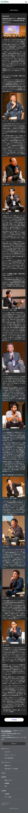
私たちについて (5, 748)
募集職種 (7, 783)
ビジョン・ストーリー (10, 755)
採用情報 (3, 777)
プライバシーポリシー (5, 803)
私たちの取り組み (9, 758)
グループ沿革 (8, 797)
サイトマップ (4, 804)
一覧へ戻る (14, 720)
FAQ (6, 786)
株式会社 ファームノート (18, 730)
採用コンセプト (8, 780)
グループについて (5, 762)
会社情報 (3, 790)
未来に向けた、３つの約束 (11, 768)
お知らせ (3, 773)
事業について (8, 765)
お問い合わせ (14, 743)
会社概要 (7, 794)
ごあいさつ (7, 752)
